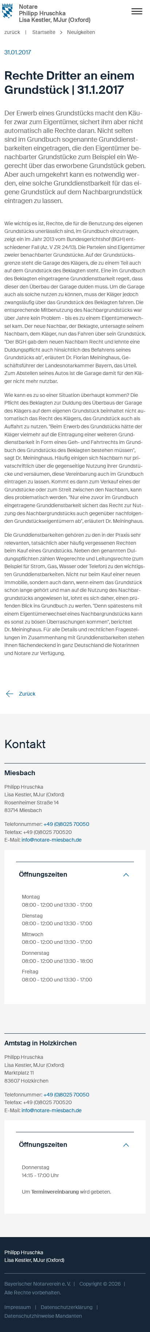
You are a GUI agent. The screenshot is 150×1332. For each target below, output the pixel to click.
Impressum (17, 1307)
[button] (75, 875)
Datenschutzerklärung (66, 1307)
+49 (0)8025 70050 (66, 824)
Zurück (26, 693)
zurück (15, 32)
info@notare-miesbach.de (51, 840)
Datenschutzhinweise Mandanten (43, 1316)
